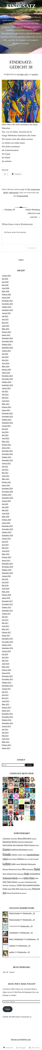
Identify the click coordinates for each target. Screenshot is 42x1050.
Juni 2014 (5, 732)
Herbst (10, 859)
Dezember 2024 (7, 338)
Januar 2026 (6, 297)
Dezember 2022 (7, 413)
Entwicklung (7, 845)
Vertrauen (5, 885)
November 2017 (7, 604)
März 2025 (5, 329)
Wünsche (36, 889)
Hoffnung (20, 859)
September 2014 (7, 723)
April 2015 (5, 701)
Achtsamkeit (6, 838)
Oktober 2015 (6, 682)
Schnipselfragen (35, 874)
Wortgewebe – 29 (24, 946)
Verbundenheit (21, 882)
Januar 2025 (6, 335)
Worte (26, 889)
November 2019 (7, 529)
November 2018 (7, 567)
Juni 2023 (5, 394)
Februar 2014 (6, 745)
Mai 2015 (5, 698)
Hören (25, 859)
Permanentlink (22, 196)
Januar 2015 (6, 711)
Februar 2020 (6, 520)
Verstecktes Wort (31, 882)
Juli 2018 (5, 579)
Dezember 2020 (7, 488)
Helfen (5, 193)
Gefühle (20, 855)
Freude (7, 854)
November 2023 (7, 379)
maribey (35, 74)
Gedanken (14, 855)
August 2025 (6, 313)
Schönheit (20, 878)
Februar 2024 (6, 369)
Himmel (14, 859)
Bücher (14, 842)
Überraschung (22, 893)
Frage (37, 845)
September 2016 (7, 648)
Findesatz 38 (8, 209)
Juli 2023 (5, 391)
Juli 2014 (5, 729)
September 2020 (7, 498)
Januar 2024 (6, 373)
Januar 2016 (6, 673)
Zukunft (9, 893)
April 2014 (5, 739)
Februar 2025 (6, 332)
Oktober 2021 (6, 457)
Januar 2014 (6, 748)
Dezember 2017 (7, 601)
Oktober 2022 (6, 419)
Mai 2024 (5, 360)
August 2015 (6, 689)
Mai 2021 (5, 473)
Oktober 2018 (6, 570)
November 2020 (7, 491)
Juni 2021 (5, 470)
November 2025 (7, 304)
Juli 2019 (5, 542)
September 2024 (7, 347)
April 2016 (5, 664)
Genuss (24, 855)
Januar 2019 (6, 560)
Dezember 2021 (7, 451)
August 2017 (6, 614)
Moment (5, 869)
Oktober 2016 (6, 645)
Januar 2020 (6, 523)
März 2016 (5, 667)
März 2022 (5, 441)
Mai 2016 (5, 660)
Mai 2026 (5, 285)
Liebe (13, 864)
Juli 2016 (5, 654)
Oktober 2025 (6, 307)
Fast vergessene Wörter (21, 845)
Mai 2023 (5, 398)
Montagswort (13, 869)
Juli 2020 (5, 504)
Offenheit (10, 874)
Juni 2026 (5, 282)
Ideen (31, 859)
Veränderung (12, 885)
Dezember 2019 (7, 526)
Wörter (30, 889)
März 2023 (5, 404)
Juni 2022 (5, 432)
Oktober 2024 (6, 344)
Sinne (32, 878)
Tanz (9, 882)
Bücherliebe (21, 842)
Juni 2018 (5, 582)
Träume (14, 882)
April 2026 (5, 288)
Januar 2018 (6, 598)
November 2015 (7, 679)
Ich (29, 859)
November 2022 (7, 416)
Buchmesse (7, 842)
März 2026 (5, 291)
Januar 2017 (6, 635)
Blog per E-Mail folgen (21, 984)
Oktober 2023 (6, 382)
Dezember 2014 (7, 714)
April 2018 (5, 588)
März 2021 (5, 479)
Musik (20, 869)
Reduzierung (20, 874)
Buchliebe (33, 838)
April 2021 (5, 476)
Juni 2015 (5, 695)
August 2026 (6, 275)
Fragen (6, 849)
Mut (24, 869)
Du (29, 189)
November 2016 (7, 642)
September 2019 (7, 535)
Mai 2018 (5, 585)
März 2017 (5, 629)
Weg (13, 889)
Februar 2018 (6, 595)
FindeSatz (21, 6)
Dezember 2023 (7, 376)
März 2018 (5, 592)
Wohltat (22, 889)
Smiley (37, 878)
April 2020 (5, 513)
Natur (37, 868)
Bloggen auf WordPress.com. (21, 1039)
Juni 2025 (5, 319)
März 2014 (5, 742)
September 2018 (7, 573)
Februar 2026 (6, 294)
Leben (7, 863)
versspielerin (13, 933)
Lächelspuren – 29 (32, 939)
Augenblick (14, 838)
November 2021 (7, 454)
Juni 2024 (5, 357)
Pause (15, 874)
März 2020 (5, 516)
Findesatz (32, 845)
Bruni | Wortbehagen (16, 939)
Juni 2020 (5, 507)
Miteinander (14, 193)
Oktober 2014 (6, 720)
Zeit (4, 892)
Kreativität (35, 859)
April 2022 (5, 438)
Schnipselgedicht (10, 878)
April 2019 (5, 551)
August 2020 (6, 501)
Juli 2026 (5, 279)
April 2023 (5, 401)
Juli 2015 (5, 692)
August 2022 (6, 426)
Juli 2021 (5, 466)
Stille (5, 882)
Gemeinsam (35, 189)
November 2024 (7, 341)
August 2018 (6, 576)
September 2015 (7, 686)
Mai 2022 (5, 435)
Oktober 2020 (6, 495)
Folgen (7, 1009)
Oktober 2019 (6, 532)
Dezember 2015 (7, 676)
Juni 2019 (5, 545)
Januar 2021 (6, 485)
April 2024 (5, 363)
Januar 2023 (6, 410)
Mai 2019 (5, 548)
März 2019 (5, 554)
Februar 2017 (6, 632)
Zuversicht (15, 893)
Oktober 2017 (6, 607)
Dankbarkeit (28, 842)
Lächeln (18, 864)
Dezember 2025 (7, 301)
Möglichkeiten (29, 869)
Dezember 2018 (7, 563)
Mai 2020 (5, 510)
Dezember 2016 (7, 639)
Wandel (10, 889)
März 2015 (5, 704)
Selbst (26, 878)
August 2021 (6, 463)
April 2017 (5, 626)
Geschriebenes (32, 854)
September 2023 (7, 385)
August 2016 (6, 651)
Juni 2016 (5, 657)
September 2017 (7, 610)
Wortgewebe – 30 (29, 913)
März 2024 (5, 366)
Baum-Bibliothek (24, 838)
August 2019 (6, 538)
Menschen (23, 864)
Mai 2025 (5, 323)
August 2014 (6, 726)
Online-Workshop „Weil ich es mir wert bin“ (32, 213)
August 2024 (6, 351)
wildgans (12, 946)
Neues (4, 874)
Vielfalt (19, 885)
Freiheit (30, 849)
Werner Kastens (14, 913)
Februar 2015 (6, 707)
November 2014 (7, 717)
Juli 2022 (5, 429)
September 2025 (7, 310)
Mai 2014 (5, 736)
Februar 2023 (6, 407)
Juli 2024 (5, 354)
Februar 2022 (6, 445)
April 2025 (5, 326)
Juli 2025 (5, 316)
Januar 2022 (6, 448)
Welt (17, 889)
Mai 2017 (5, 623)
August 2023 (6, 388)
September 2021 (7, 460)
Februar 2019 (6, 557)
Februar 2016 (6, 670)
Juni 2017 (5, 620)
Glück (5, 859)
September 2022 (7, 423)
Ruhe (26, 873)
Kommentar (32, 248)
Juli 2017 (5, 617)
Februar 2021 (6, 482)
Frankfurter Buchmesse (19, 850)
